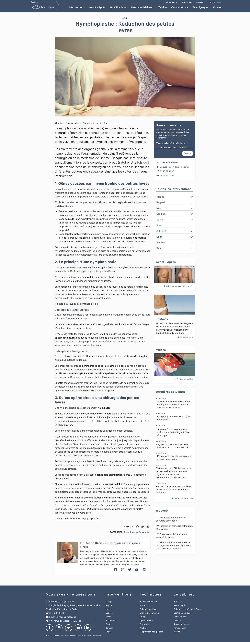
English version (215, 2)
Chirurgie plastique (148, 609)
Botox (142, 605)
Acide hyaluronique (148, 601)
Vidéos (200, 2)
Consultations (179, 7)
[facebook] (137, 527)
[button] (174, 196)
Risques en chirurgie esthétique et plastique (174, 527)
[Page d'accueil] (56, 123)
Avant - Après (97, 7)
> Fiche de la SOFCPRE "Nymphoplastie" (77, 518)
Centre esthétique (141, 7)
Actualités (188, 2)
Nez (107, 609)
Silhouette (110, 620)
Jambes (109, 628)
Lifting (142, 616)
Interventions (77, 7)
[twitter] (142, 527)
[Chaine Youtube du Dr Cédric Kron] (136, 571)
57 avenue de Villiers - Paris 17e (174, 167)
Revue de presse (181, 624)
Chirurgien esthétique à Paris (187, 609)
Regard (109, 605)
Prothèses (144, 624)
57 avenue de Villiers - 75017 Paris (66, 621)
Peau (108, 632)
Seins (108, 616)
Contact (218, 7)
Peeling (143, 628)
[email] (148, 527)
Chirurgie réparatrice (149, 613)
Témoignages (200, 7)
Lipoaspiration (146, 620)
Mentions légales (95, 635)
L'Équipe (162, 7)
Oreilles (109, 613)
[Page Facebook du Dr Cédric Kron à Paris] (115, 571)
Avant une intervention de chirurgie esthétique (171, 519)
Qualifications (118, 7)
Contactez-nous (167, 175)
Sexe (62, 123)
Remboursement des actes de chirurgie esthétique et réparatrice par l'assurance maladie (173, 545)
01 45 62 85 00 (167, 171)
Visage (109, 601)
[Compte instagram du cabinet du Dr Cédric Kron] (122, 571)
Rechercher (173, 2)
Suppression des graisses (151, 632)
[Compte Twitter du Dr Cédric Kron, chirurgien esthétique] (129, 571)
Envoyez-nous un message (62, 617)
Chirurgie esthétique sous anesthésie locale (171, 536)
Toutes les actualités (183, 498)
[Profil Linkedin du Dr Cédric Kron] (144, 571)
